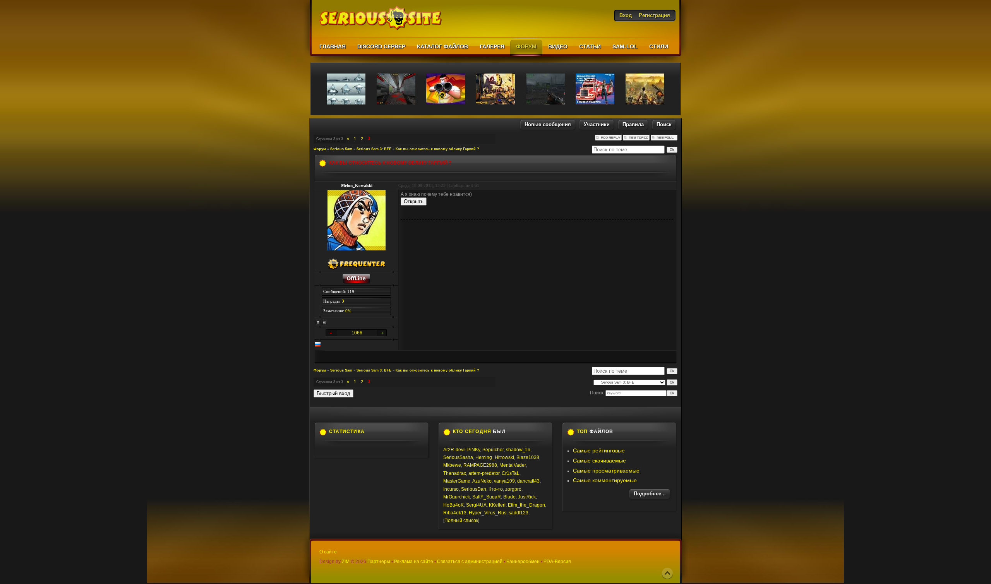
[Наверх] (667, 573)
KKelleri (497, 505)
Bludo (509, 497)
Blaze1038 (527, 457)
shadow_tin (518, 449)
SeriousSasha (458, 457)
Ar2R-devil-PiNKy (461, 449)
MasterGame (456, 481)
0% (348, 310)
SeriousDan (473, 489)
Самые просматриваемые (606, 471)
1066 (356, 333)
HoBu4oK (453, 505)
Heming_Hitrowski (494, 457)
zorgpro (513, 489)
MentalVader (512, 465)
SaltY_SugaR (486, 497)
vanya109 (504, 481)
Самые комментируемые (605, 480)
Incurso (451, 489)
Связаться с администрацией (469, 561)
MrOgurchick (456, 497)
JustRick (527, 497)
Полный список (461, 520)
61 (477, 185)
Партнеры (378, 561)
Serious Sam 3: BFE (374, 149)
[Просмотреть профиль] (318, 322)
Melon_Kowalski (356, 185)
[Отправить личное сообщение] (325, 322)
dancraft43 (528, 481)
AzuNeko (482, 481)
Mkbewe (452, 465)
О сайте (328, 552)
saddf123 (518, 512)
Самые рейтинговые (599, 450)
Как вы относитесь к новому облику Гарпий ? (437, 149)
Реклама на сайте (413, 561)
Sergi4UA (476, 505)
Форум (320, 149)
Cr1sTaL (511, 473)
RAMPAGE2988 (480, 465)
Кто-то (496, 489)
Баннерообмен (523, 561)
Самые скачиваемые (599, 460)
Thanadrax (454, 473)
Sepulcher (493, 449)
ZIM (346, 561)
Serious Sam (341, 149)
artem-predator (483, 473)
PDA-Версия (557, 561)
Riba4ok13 (454, 512)
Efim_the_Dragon (526, 505)
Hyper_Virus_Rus (487, 512)
